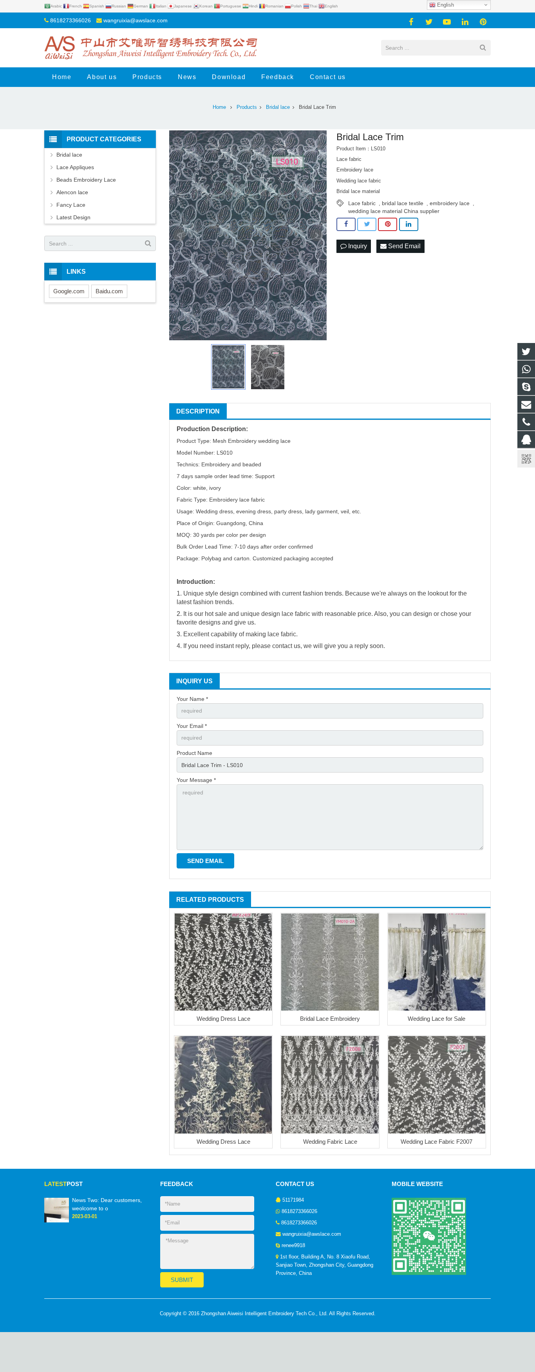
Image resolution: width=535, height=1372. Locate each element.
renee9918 (293, 1245)
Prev (179, 235)
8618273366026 (70, 20)
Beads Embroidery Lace (86, 180)
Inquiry (357, 246)
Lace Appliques (75, 167)
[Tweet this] (366, 224)
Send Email (404, 246)
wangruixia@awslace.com (135, 20)
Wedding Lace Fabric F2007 (436, 1141)
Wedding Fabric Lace (330, 1141)
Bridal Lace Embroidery (330, 1018)
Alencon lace (72, 192)
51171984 (293, 1200)
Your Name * (192, 699)
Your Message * (196, 780)
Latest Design (73, 217)
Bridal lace (69, 155)
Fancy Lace (70, 205)
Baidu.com (109, 291)
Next (316, 235)
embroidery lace (450, 203)
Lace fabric (362, 203)
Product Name (194, 753)
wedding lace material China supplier (393, 211)
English (445, 5)
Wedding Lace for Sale (436, 1018)
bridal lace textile (402, 203)
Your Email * (192, 726)
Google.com (69, 291)
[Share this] (346, 224)
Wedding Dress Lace (223, 1018)
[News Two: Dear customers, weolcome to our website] (56, 1221)
